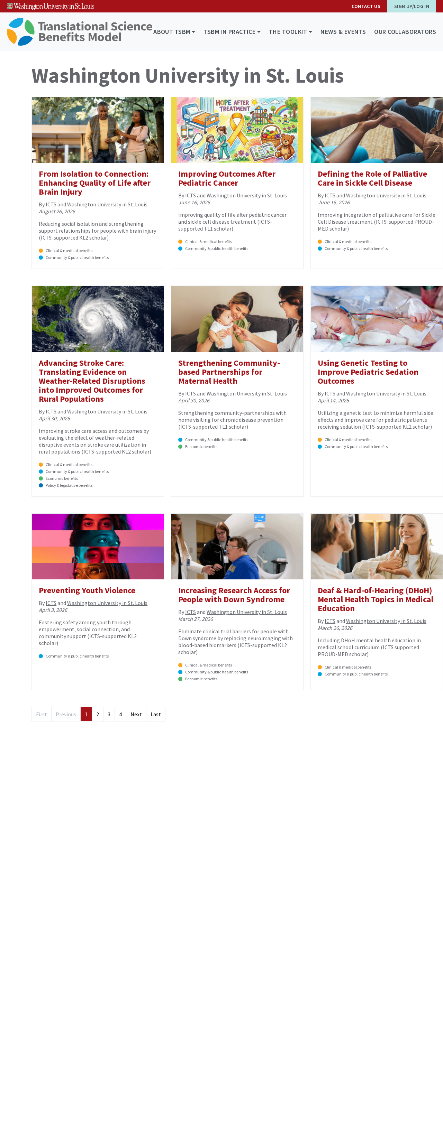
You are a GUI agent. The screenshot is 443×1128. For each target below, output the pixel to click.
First (41, 714)
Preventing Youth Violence (87, 590)
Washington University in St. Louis (107, 204)
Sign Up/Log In (411, 6)
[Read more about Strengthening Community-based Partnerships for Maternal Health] (237, 319)
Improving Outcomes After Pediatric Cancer (226, 178)
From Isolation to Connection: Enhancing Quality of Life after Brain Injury (95, 182)
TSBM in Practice (229, 32)
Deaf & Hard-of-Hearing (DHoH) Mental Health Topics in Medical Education (375, 599)
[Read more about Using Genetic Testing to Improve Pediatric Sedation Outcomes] (377, 319)
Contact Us (366, 6)
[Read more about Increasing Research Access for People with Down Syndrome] (237, 546)
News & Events (343, 32)
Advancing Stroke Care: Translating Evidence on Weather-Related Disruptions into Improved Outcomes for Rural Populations (92, 380)
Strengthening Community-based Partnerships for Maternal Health (229, 371)
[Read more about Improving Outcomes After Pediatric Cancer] (237, 130)
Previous (66, 714)
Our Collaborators (405, 32)
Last (156, 714)
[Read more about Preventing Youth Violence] (98, 546)
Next (136, 714)
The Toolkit (288, 32)
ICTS (51, 204)
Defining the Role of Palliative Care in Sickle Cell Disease (372, 178)
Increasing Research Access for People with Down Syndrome (234, 595)
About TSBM (171, 32)
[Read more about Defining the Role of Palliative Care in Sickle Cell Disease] (377, 130)
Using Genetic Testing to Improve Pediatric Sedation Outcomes (368, 371)
